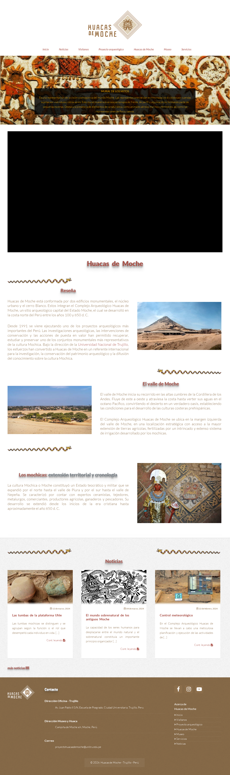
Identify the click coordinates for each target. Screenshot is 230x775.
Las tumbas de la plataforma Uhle (37, 615)
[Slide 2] (111, 120)
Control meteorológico (176, 615)
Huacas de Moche (144, 49)
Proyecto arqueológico (111, 49)
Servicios (186, 49)
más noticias (17, 668)
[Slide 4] (124, 120)
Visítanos (83, 49)
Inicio (46, 49)
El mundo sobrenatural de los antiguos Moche (107, 617)
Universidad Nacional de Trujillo (103, 344)
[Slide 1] (105, 120)
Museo (167, 49)
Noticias (63, 49)
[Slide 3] (118, 120)
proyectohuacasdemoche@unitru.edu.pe (78, 747)
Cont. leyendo (55, 640)
